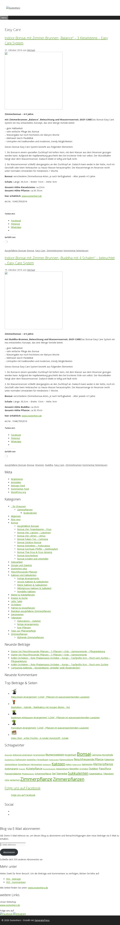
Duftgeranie (20, 759)
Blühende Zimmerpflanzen (30, 637)
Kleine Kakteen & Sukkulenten (32, 584)
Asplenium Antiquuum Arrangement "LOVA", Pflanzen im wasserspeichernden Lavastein (55, 717)
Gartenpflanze (11, 764)
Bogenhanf (70, 754)
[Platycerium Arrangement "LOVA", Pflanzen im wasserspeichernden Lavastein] (14, 693)
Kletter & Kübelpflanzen (23, 594)
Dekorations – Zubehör (29, 620)
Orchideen (16, 604)
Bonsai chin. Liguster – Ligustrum (34, 532)
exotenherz (32, 759)
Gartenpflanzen (25, 509)
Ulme (7, 780)
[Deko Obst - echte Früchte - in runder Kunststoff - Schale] (14, 734)
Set (54, 773)
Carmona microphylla (102, 754)
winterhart (15, 780)
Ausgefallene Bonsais (15, 250)
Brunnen (39, 465)
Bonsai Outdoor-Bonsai (29, 542)
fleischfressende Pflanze (89, 759)
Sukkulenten (78, 773)
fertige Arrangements (28, 624)
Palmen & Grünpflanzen (23, 607)
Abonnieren (9, 852)
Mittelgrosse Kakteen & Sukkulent (34, 588)
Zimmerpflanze (36, 779)
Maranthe (74, 768)
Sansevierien (17, 614)
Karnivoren (87, 764)
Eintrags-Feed (18, 485)
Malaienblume (62, 768)
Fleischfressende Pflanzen (24, 571)
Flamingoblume (66, 759)
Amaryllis (8, 755)
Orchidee (83, 768)
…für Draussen (18, 506)
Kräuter (22, 769)
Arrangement (39, 755)
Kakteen (58, 763)
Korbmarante (11, 768)
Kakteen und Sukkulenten (23, 575)
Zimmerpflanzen (19, 634)
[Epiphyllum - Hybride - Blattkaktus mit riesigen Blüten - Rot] (14, 703)
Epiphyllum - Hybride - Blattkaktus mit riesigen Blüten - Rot (40, 707)
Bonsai (30, 250)
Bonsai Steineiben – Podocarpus (33, 545)
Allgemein (16, 516)
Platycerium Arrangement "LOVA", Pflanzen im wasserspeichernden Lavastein (50, 696)
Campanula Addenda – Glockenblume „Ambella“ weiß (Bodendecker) (45, 667)
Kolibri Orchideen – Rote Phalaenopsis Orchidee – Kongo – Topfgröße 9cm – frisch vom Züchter (59, 664)
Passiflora (105, 768)
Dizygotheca (10, 760)
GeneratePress (42, 920)
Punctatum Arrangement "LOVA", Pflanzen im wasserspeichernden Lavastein (50, 727)
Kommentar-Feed (20, 488)
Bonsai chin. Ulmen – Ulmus (31, 535)
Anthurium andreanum (22, 755)
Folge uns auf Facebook (22, 788)
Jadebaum (47, 764)
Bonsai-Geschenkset (27, 555)
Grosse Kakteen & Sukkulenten (32, 581)
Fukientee (109, 759)
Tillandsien (16, 617)
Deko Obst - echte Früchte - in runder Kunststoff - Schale (39, 738)
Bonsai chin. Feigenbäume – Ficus (34, 529)
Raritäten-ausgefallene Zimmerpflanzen (31, 611)
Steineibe (61, 773)
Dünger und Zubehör (21, 565)
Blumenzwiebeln (55, 754)
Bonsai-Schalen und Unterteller (32, 558)
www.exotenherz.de (32, 195)
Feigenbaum (42, 759)
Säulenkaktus (95, 773)
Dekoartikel (16, 562)
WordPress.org (18, 492)
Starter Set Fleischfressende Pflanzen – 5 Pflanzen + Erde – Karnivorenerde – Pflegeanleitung (58, 651)
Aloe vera (15, 519)
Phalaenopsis (28, 773)
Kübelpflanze (34, 768)
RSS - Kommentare (16, 882)
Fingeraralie (54, 760)
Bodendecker (30, 512)
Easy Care (40, 250)
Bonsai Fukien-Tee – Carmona (32, 539)
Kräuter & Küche (19, 598)
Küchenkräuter (49, 769)
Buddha (49, 465)
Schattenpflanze (43, 773)
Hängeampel (36, 764)
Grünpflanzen (24, 764)
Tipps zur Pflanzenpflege (23, 630)
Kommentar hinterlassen (75, 250)
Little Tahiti (16, 601)
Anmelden (16, 482)
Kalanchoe (76, 764)
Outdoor (93, 768)
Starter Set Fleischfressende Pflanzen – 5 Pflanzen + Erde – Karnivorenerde (49, 654)
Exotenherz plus (19, 568)
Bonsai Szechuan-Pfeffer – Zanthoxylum (37, 548)
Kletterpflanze (103, 764)
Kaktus (69, 764)
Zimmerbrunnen (55, 250)
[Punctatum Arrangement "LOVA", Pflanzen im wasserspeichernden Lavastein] (14, 724)
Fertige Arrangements (28, 578)
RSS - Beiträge (13, 878)
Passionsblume (13, 773)
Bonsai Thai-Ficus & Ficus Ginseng (34, 552)
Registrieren (17, 479)
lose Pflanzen (24, 627)
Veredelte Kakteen (26, 591)
